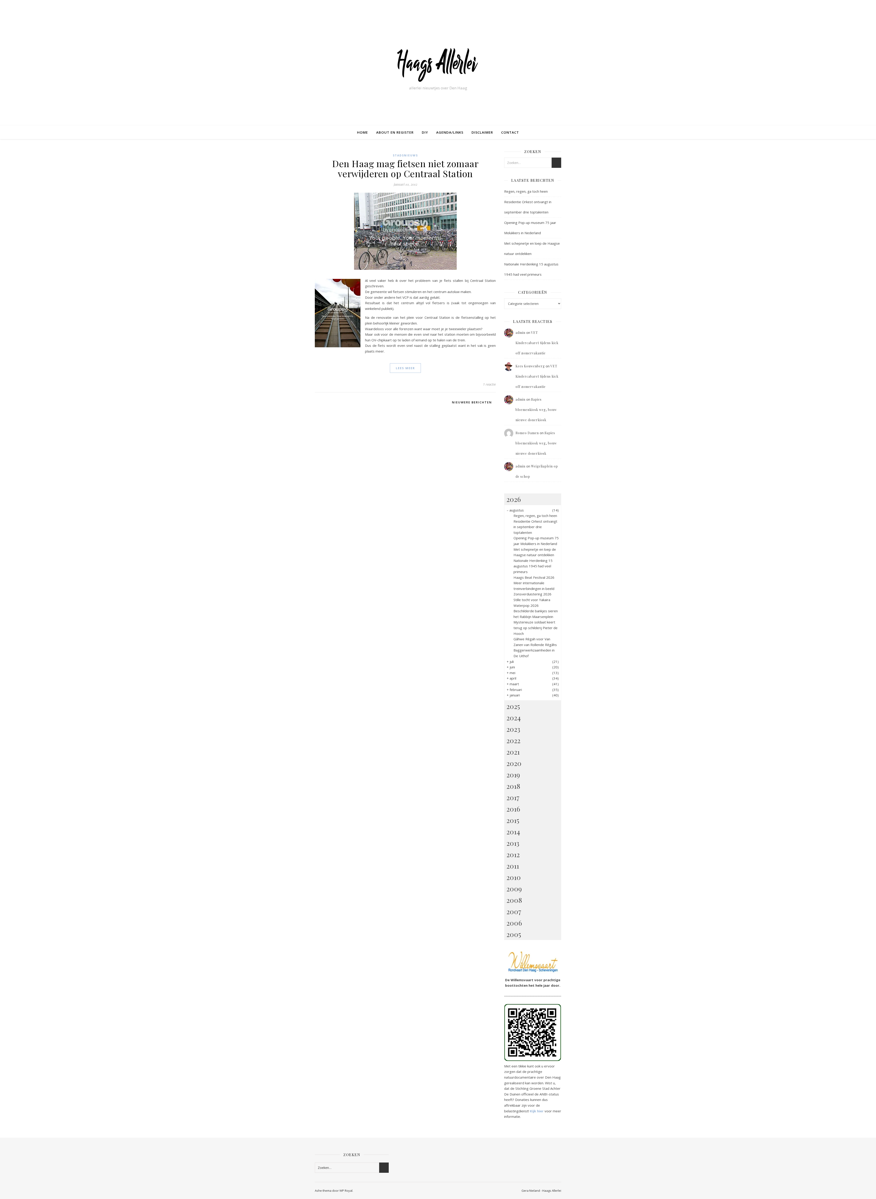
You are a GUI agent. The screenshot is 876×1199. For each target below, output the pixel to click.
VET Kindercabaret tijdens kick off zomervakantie (537, 342)
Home (362, 132)
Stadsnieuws (405, 155)
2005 (513, 934)
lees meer (405, 368)
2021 (513, 751)
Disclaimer (482, 132)
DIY (425, 132)
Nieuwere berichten (472, 402)
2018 (513, 786)
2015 (512, 820)
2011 (512, 865)
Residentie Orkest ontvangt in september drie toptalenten (535, 527)
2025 (513, 706)
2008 (514, 900)
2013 (512, 843)
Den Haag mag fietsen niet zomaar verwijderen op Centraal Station (405, 168)
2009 (514, 888)
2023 (513, 729)
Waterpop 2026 (526, 605)
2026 (513, 499)
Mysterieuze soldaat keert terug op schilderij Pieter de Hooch (536, 628)
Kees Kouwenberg (530, 366)
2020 (513, 763)
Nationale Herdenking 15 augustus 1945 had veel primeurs (533, 566)
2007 (513, 911)
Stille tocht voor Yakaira (532, 599)
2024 (513, 717)
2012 (513, 854)
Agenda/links (449, 132)
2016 (513, 808)
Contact (510, 132)
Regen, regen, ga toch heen (526, 191)
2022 (513, 740)
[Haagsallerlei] (438, 64)
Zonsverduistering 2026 (532, 594)
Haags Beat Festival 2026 (534, 577)
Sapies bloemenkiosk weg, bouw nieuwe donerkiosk (536, 409)
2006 (514, 922)
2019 (513, 774)
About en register (395, 132)
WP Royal (345, 1191)
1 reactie (489, 384)
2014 (513, 831)
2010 (513, 877)
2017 (512, 797)
